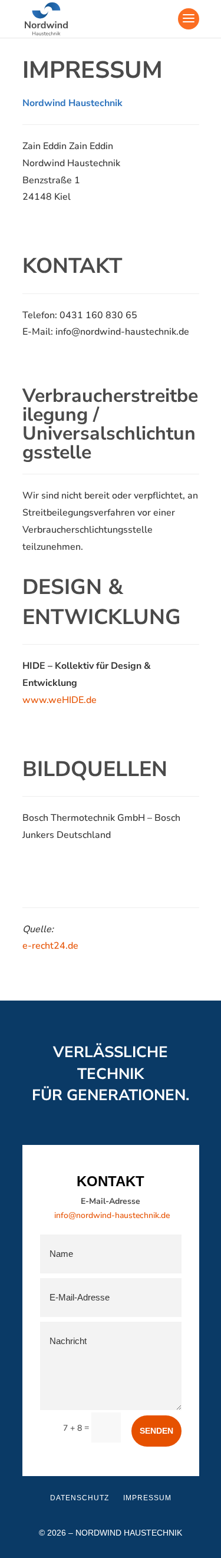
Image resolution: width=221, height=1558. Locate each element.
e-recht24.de (50, 945)
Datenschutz (79, 1498)
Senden (156, 1430)
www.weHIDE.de (59, 700)
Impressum (147, 1498)
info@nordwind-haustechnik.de (112, 1215)
